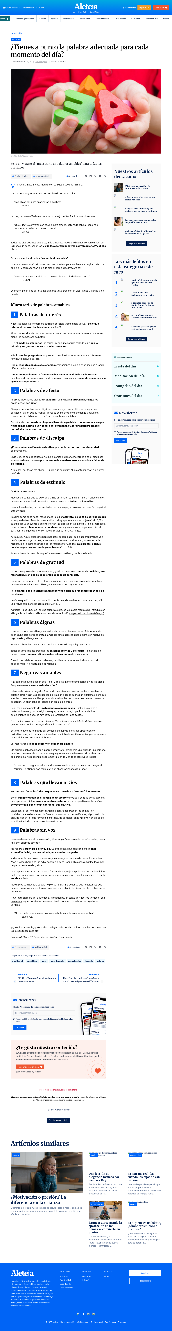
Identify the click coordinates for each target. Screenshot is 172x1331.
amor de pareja (57, 961)
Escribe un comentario (58, 1120)
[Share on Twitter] (95, 176)
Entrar (66, 1110)
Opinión (54, 18)
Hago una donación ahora (28, 1067)
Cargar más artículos (136, 243)
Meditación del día (129, 376)
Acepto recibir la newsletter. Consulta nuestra (44, 1020)
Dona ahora (159, 7)
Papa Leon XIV (152, 18)
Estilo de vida (120, 18)
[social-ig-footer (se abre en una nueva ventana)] (93, 1313)
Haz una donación (67, 1322)
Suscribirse (145, 1273)
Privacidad (122, 1322)
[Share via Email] (100, 176)
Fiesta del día (125, 366)
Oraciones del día (128, 396)
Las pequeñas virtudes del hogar (86, 613)
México (166, 18)
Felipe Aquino (41, 61)
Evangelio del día (128, 386)
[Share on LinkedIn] (90, 176)
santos (94, 1155)
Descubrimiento (102, 18)
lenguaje (89, 961)
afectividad (17, 961)
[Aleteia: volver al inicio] (86, 6)
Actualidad (135, 18)
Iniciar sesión (130, 7)
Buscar (41, 7)
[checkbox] (14, 1019)
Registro (142, 7)
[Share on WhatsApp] (105, 176)
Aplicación (86, 1280)
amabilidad (32, 961)
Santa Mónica (94, 12)
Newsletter (86, 1276)
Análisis (42, 18)
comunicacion (74, 961)
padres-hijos (135, 1155)
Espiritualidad (84, 18)
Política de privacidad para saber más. (137, 433)
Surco (25, 916)
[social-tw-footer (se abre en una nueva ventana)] (88, 1313)
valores (100, 961)
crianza (16, 1155)
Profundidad (68, 18)
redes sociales (97, 1204)
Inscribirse (20, 1027)
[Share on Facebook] (86, 176)
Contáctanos (110, 1322)
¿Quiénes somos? (84, 1322)
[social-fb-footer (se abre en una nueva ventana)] (83, 1313)
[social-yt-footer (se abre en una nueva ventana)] (78, 1313)
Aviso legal (98, 1322)
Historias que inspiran (25, 18)
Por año (107, 1276)
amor (44, 961)
